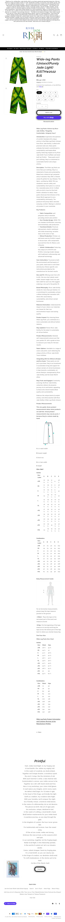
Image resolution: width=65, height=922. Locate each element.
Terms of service (48, 916)
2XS (39, 92)
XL (43, 96)
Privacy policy (39, 916)
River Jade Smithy (13, 916)
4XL (39, 99)
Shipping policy (57, 916)
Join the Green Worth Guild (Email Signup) (16, 888)
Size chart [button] (39, 469)
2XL (50, 96)
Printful (40, 869)
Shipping (38, 82)
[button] (3, 35)
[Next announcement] (62, 11)
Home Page (47, 888)
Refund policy (31, 916)
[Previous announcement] (3, 11)
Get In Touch (38, 888)
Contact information (56, 918)
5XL (45, 99)
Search (32, 888)
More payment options (48, 121)
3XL (56, 96)
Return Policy (55, 888)
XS (45, 92)
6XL (52, 99)
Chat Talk (32, 897)
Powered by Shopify (22, 916)
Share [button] (39, 732)
